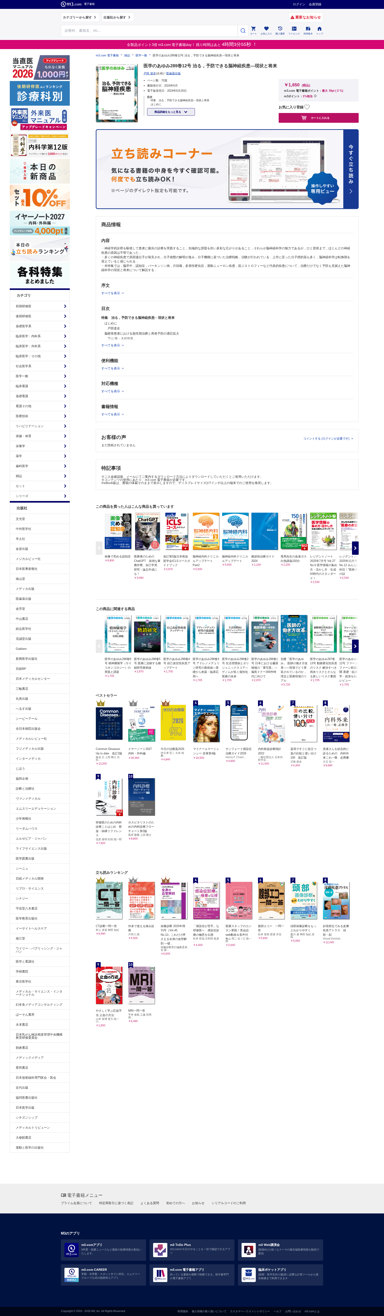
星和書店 (22, 1067)
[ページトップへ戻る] (371, 1309)
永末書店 (22, 1024)
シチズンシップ (27, 1117)
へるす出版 (23, 708)
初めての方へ (175, 1203)
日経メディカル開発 (30, 878)
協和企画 (22, 778)
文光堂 (20, 519)
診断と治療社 (25, 788)
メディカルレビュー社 (31, 738)
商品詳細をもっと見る (168, 111)
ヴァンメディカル (28, 798)
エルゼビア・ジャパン (31, 838)
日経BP (21, 668)
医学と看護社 (25, 961)
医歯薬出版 (23, 599)
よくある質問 (149, 1203)
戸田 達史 (150, 73)
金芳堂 (20, 608)
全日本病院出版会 (28, 728)
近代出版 (22, 1087)
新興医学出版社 (27, 658)
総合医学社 (23, 628)
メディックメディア (30, 1057)
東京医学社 (23, 981)
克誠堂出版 (23, 638)
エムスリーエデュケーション (36, 808)
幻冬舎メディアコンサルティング (39, 1004)
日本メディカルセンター (33, 678)
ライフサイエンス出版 (31, 848)
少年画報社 (23, 818)
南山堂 (20, 579)
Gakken (21, 648)
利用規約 (183, 1311)
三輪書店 (22, 688)
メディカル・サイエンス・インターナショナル (39, 993)
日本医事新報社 (27, 569)
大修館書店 (23, 1137)
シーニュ (22, 868)
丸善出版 (22, 698)
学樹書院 (22, 971)
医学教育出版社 (27, 918)
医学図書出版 (25, 858)
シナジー (22, 898)
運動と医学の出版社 (30, 1147)
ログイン (299, 4)
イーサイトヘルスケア (31, 928)
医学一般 (141, 55)
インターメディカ (28, 758)
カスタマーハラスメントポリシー (250, 1311)
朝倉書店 (22, 1047)
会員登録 (315, 4)
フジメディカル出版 (30, 748)
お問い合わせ (293, 1311)
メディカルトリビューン (33, 1127)
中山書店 (22, 618)
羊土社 (20, 539)
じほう (20, 768)
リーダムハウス (27, 828)
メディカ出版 (25, 589)
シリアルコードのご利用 (229, 1203)
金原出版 (22, 549)
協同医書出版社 (27, 1097)
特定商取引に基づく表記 (116, 1203)
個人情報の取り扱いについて (209, 1311)
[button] (355, 548)
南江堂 (20, 938)
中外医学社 (23, 529)
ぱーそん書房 (25, 1014)
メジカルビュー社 (28, 559)
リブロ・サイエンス (30, 888)
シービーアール (27, 718)
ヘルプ (278, 1311)
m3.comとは (312, 1311)
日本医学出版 (25, 1107)
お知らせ (198, 1203)
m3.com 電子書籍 (107, 55)
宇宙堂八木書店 (27, 908)
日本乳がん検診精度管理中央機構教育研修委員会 (39, 1036)
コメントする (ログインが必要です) (326, 438)
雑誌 (127, 55)
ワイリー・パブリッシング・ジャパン (39, 950)
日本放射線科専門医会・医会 (36, 1077)
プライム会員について (76, 1203)
